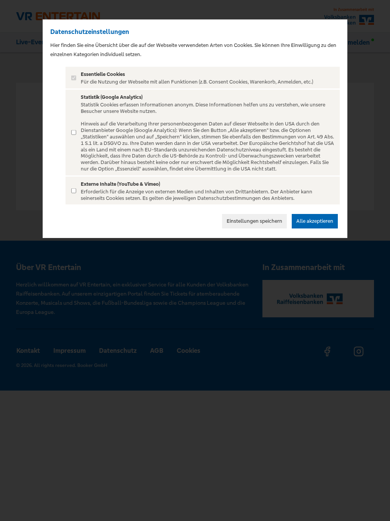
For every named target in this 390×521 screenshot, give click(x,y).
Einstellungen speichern (254, 221)
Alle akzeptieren (314, 221)
